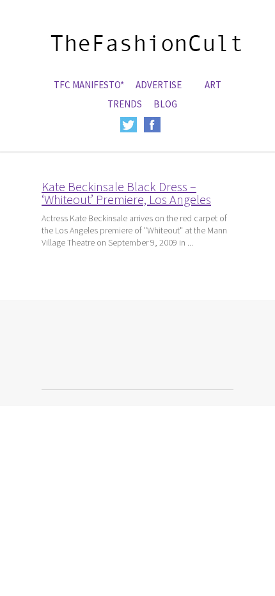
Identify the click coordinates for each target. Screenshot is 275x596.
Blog (165, 104)
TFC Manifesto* (89, 85)
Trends (124, 104)
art (213, 85)
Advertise (159, 85)
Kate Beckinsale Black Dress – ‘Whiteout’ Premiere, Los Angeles (126, 192)
